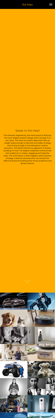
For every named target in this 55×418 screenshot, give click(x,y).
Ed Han (27, 4)
